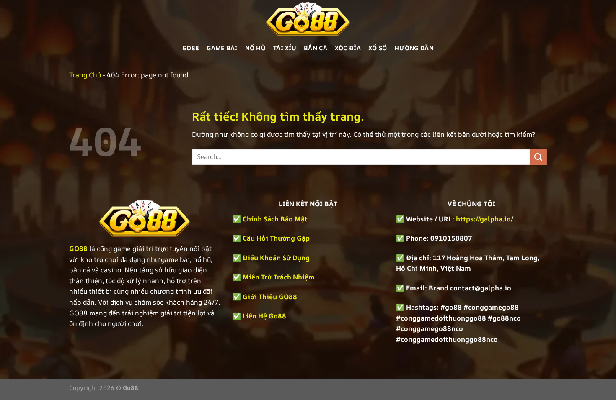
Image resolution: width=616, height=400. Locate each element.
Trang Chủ (85, 74)
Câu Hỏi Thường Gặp (276, 238)
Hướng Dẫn (414, 48)
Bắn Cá (315, 48)
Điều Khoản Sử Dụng (276, 257)
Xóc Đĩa (348, 48)
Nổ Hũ (255, 48)
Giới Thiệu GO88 (270, 296)
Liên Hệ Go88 (264, 316)
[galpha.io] (308, 18)
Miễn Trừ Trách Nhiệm (279, 277)
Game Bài (222, 48)
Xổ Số (377, 48)
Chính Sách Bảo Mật (274, 218)
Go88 (190, 48)
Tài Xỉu (284, 48)
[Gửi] (538, 157)
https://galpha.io (483, 218)
